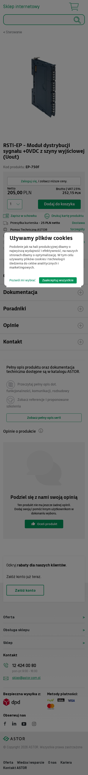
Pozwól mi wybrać (22, 280)
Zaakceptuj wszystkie (57, 280)
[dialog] (44, 259)
